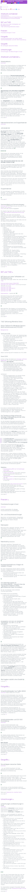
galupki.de (10, 1)
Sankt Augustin (8, 207)
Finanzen (4, 31)
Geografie (4, 44)
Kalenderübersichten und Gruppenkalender (11, 17)
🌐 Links (18, 9)
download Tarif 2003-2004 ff (8, 284)
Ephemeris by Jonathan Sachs (14, 792)
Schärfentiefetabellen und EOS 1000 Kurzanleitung (13, 39)
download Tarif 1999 (6, 289)
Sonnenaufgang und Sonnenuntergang (10, 18)
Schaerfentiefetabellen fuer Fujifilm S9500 (11, 38)
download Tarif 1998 (6, 290)
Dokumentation (4, 293)
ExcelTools (19, 1)
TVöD (2, 280)
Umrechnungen (6, 50)
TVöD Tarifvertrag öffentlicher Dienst (10, 26)
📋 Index (8, 9)
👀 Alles (3, 9)
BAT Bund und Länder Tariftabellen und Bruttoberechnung (10, 25)
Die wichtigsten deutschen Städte (9, 45)
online (2, 208)
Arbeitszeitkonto (5, 15)
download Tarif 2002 (6, 287)
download (3, 63)
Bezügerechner (4, 330)
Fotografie (4, 37)
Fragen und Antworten (9, 472)
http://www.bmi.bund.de (17, 483)
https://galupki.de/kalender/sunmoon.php (14, 212)
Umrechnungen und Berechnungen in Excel (11, 51)
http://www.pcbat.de (8, 476)
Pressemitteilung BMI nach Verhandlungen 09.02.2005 (13, 469)
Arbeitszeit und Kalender (9, 14)
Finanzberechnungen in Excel (8, 32)
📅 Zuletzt (12, 9)
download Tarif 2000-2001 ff (8, 288)
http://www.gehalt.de (8, 479)
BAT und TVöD (6, 22)
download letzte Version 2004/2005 (10, 283)
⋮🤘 (3, 1)
